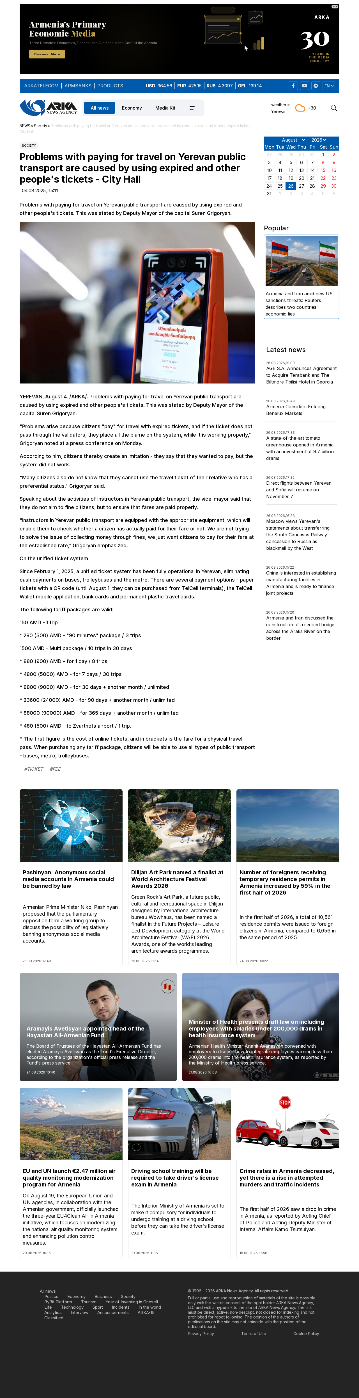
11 (280, 170)
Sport (98, 1307)
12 (291, 170)
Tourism (88, 1301)
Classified (53, 1317)
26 (291, 186)
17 (269, 178)
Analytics (53, 1312)
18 (280, 178)
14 (312, 170)
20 (301, 178)
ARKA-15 (146, 1312)
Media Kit (165, 108)
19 (291, 178)
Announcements (113, 1312)
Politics (51, 1296)
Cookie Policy (306, 1333)
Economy (132, 108)
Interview (79, 1312)
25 (280, 186)
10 (269, 170)
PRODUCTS (110, 85)
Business (103, 1296)
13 (301, 170)
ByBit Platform (58, 1301)
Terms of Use (253, 1333)
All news (100, 108)
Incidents (121, 1307)
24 (269, 186)
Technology (72, 1307)
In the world (150, 1307)
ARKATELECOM (41, 85)
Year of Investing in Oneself (131, 1301)
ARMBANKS (78, 85)
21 (312, 178)
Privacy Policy (201, 1333)
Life (48, 1307)
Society (29, 145)
